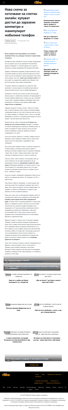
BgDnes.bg (41, 387)
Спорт (8, 305)
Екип (43, 374)
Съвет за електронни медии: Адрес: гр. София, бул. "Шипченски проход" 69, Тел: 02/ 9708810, (28, 405)
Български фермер (31, 387)
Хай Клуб (22, 387)
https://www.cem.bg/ (34, 407)
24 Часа (9, 387)
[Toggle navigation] (3, 2)
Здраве (7, 262)
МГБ (4, 387)
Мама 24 (60, 387)
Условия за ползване (41, 381)
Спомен (37, 389)
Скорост (7, 332)
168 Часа (15, 387)
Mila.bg (54, 387)
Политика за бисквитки (53, 383)
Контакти (38, 376)
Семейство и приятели (54, 374)
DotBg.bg (48, 387)
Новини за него (10, 41)
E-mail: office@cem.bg (58, 405)
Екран (36, 275)
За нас (37, 374)
